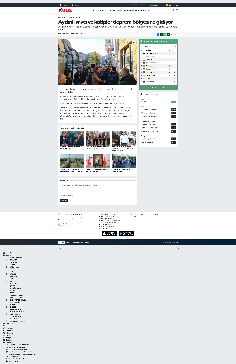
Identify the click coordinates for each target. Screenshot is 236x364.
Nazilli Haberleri (15, 309)
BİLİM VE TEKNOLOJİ (17, 300)
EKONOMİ (112, 10)
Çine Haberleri (15, 314)
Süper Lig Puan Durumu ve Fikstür (22, 354)
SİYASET (103, 10)
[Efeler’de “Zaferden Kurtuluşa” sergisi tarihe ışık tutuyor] (98, 138)
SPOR (11, 293)
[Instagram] (63, 224)
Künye (8, 338)
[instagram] (119, 248)
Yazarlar (9, 328)
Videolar (76, 5)
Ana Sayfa (10, 253)
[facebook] (60, 248)
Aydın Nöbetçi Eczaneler (109, 214)
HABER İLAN (132, 10)
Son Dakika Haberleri (107, 226)
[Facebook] (59, 224)
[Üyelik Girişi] (176, 5)
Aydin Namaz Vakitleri (108, 218)
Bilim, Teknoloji (15, 297)
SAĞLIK (12, 290)
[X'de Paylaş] (161, 34)
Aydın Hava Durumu (107, 216)
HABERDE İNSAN (16, 295)
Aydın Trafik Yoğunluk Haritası (110, 220)
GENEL (148, 10)
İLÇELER (12, 307)
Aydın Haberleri (73, 17)
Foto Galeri (65, 5)
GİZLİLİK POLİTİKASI (137, 214)
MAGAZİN (13, 276)
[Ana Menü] (177, 10)
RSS (62, 242)
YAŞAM (12, 274)
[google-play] (126, 233)
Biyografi (10, 333)
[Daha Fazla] (168, 34)
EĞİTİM (141, 10)
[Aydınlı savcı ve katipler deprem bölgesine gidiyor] (97, 62)
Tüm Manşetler (106, 224)
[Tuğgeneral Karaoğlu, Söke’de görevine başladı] (98, 161)
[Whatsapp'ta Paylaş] (164, 34)
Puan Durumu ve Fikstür (108, 222)
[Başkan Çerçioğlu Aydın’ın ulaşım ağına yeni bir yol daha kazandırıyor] (72, 161)
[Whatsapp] (66, 224)
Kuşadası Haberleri (16, 312)
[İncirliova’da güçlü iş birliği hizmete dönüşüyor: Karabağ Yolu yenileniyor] (124, 138)
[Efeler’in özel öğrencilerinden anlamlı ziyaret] (124, 161)
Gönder (64, 200)
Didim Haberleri (15, 316)
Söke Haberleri (15, 319)
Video (8, 326)
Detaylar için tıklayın (158, 87)
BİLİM (11, 279)
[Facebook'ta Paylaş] (158, 34)
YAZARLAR (121, 10)
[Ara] (173, 10)
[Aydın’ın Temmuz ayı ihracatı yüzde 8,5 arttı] (72, 138)
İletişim (9, 340)
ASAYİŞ (12, 305)
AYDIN (95, 10)
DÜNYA (12, 272)
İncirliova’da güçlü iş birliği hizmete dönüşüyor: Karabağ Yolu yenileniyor (122, 148)
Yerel (11, 281)
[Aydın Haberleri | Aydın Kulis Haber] (65, 10)
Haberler (61, 17)
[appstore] (109, 233)
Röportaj (9, 330)
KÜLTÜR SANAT (15, 288)
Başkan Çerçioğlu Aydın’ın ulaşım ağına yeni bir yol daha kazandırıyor (71, 171)
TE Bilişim (175, 242)
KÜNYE (157, 214)
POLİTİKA (13, 283)
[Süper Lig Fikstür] (175, 94)
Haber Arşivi (105, 228)
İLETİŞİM (133, 216)
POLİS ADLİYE (15, 302)
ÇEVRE (12, 286)
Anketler (10, 335)
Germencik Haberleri (17, 321)
